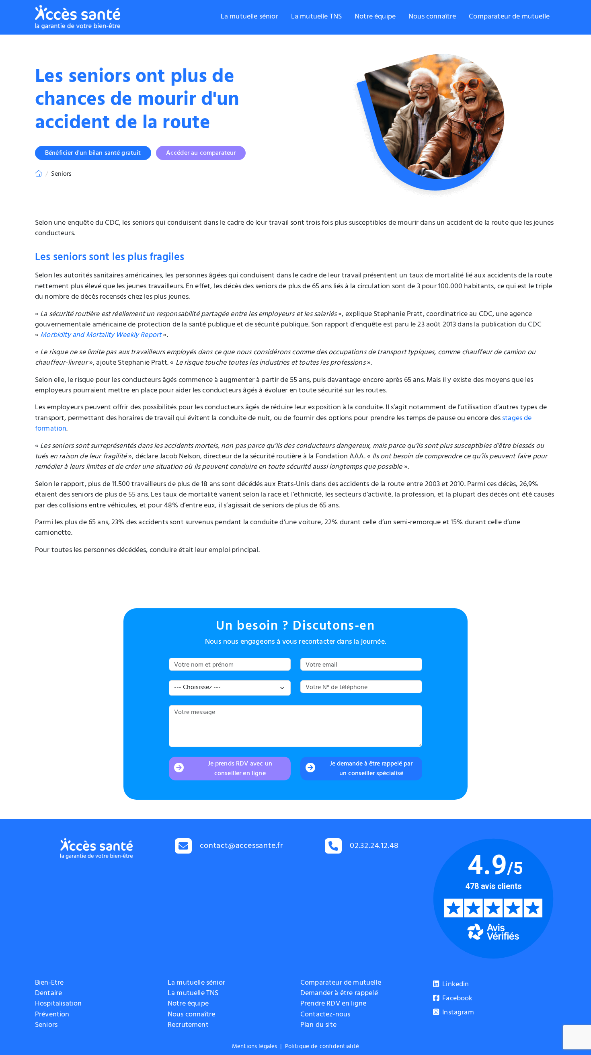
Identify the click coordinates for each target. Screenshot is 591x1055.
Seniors (46, 1025)
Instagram (457, 1013)
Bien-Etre (49, 983)
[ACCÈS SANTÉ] (38, 174)
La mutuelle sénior (249, 17)
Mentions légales (254, 1047)
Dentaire (48, 994)
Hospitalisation (58, 1004)
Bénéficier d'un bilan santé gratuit (93, 154)
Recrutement (188, 1025)
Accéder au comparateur (201, 154)
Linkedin (455, 985)
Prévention (52, 1015)
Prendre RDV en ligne (333, 1004)
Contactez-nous (325, 1015)
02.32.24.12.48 (374, 846)
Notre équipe (375, 17)
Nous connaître (432, 17)
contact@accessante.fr (241, 846)
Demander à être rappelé (339, 994)
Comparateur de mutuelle (509, 17)
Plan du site (318, 1025)
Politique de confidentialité (322, 1047)
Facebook (456, 999)
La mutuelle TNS (316, 17)
